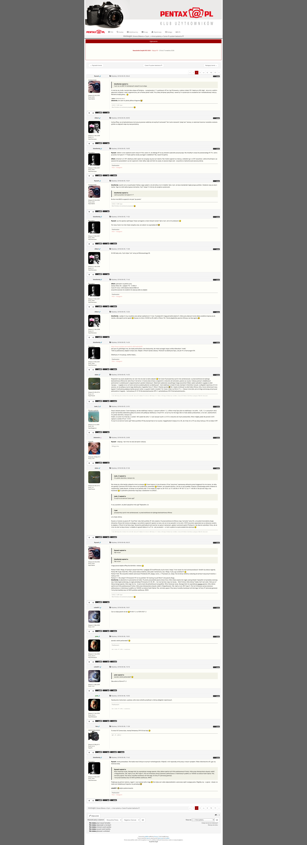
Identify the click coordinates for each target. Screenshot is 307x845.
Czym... (147, 36)
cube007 (96, 607)
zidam (96, 375)
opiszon (148, 838)
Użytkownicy (133, 32)
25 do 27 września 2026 (166, 50)
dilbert (97, 118)
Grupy (145, 32)
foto (96, 726)
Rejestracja (157, 32)
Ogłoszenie (153, 41)
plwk (96, 636)
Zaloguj (169, 32)
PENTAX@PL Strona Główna (133, 36)
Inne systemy (157, 36)
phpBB (146, 836)
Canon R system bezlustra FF (173, 36)
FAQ (111, 32)
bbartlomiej (96, 148)
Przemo (156, 836)
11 (215, 72)
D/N (178, 32)
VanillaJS (167, 838)
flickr (113, 167)
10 (211, 72)
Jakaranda (97, 437)
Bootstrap (160, 838)
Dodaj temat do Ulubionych (210, 823)
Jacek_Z (96, 406)
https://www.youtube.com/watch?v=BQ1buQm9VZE (127, 346)
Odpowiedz (95, 816)
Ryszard (96, 76)
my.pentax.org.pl (153, 841)
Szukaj (120, 32)
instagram (119, 167)
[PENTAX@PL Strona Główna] (153, 14)
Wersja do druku (213, 825)
